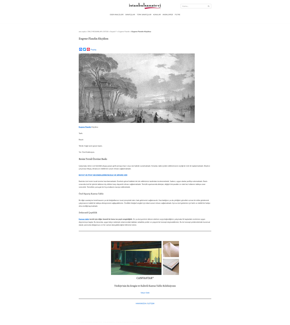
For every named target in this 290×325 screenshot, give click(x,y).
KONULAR (157, 14)
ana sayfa (82, 31)
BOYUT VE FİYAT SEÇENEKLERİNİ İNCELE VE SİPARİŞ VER (103, 175)
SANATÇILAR (130, 14)
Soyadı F (113, 31)
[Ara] (208, 6)
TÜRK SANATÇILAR (144, 14)
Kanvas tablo (84, 219)
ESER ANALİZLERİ (116, 14)
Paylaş (93, 50)
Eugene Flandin (124, 31)
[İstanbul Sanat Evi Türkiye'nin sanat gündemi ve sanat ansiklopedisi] (145, 6)
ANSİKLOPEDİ (168, 14)
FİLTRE (177, 14)
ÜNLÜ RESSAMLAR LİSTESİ (98, 31)
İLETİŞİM (150, 303)
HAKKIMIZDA (141, 303)
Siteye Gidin (145, 293)
